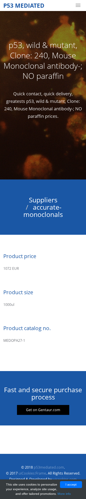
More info (64, 493)
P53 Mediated (23, 5)
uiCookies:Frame (32, 473)
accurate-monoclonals (43, 211)
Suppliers (43, 199)
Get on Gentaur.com (43, 409)
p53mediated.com (49, 467)
